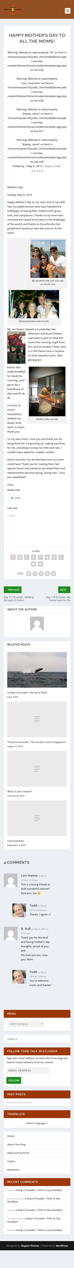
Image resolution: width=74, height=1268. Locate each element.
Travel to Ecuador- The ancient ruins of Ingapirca (36, 742)
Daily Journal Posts (18, 1152)
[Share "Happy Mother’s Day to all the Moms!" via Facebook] (12, 557)
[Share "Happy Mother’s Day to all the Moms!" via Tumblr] (33, 557)
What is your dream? (19, 791)
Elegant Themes (30, 1245)
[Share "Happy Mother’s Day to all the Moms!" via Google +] (26, 557)
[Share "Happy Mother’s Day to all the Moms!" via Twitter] (19, 557)
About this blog (16, 1144)
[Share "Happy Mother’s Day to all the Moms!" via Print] (40, 564)
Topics (48, 166)
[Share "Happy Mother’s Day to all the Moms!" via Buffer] (54, 557)
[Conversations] (37, 818)
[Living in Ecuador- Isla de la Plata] (37, 670)
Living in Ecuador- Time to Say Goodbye (38, 1190)
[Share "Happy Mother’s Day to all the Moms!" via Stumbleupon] (61, 557)
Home (10, 1136)
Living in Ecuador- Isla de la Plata (27, 692)
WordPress (62, 1245)
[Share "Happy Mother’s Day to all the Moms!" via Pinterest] (40, 557)
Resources (13, 1169)
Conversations (15, 841)
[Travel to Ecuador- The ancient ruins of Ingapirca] (37, 719)
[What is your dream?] (37, 769)
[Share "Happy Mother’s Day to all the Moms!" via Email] (33, 564)
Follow (13, 1080)
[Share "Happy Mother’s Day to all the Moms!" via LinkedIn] (47, 557)
